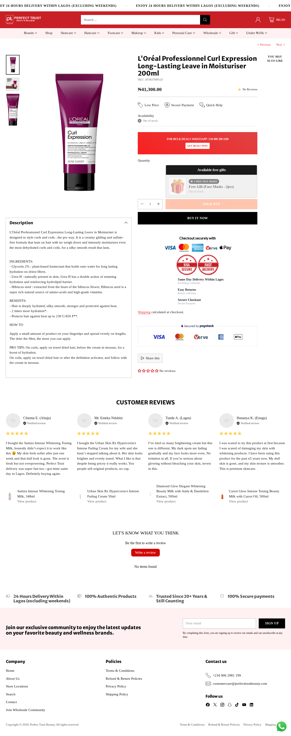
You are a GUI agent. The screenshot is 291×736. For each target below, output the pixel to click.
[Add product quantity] (158, 204)
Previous (265, 44)
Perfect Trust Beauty (42, 724)
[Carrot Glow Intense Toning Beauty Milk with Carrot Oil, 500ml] (222, 496)
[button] (148, 371)
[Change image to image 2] (13, 84)
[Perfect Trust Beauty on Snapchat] (229, 705)
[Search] (205, 20)
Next (279, 44)
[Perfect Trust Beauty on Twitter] (215, 705)
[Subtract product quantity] (142, 204)
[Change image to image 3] (13, 110)
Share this (153, 358)
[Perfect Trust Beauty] (23, 19)
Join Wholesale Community (25, 710)
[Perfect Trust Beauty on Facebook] (208, 705)
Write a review (145, 552)
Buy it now (197, 218)
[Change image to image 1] (13, 65)
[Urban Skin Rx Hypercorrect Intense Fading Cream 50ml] (80, 496)
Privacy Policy (116, 686)
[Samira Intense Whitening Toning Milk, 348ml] (10, 496)
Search (10, 694)
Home (10, 670)
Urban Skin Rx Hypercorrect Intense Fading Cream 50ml (113, 493)
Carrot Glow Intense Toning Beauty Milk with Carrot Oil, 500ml (254, 493)
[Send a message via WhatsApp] (281, 726)
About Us (13, 678)
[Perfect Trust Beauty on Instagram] (222, 705)
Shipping (144, 312)
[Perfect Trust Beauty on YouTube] (244, 705)
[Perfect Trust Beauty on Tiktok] (237, 705)
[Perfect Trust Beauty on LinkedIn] (251, 705)
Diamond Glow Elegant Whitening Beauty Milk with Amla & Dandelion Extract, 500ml (182, 491)
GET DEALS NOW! (197, 146)
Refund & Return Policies (124, 678)
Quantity (144, 160)
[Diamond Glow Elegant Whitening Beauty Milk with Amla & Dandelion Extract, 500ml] (150, 494)
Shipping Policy (117, 694)
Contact (11, 702)
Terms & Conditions (120, 670)
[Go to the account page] (258, 19)
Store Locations (17, 686)
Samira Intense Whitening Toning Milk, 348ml (41, 493)
